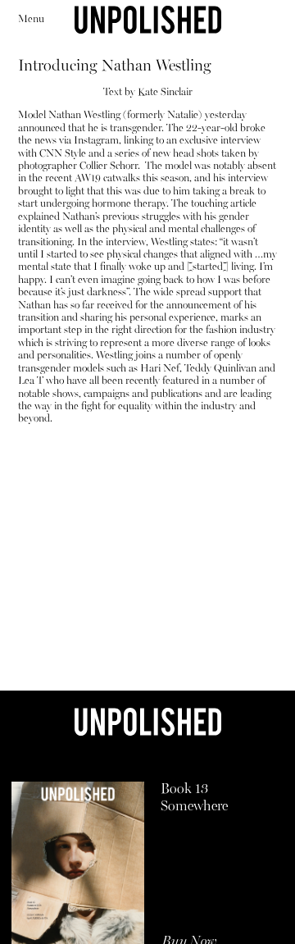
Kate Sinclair (165, 92)
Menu (31, 19)
